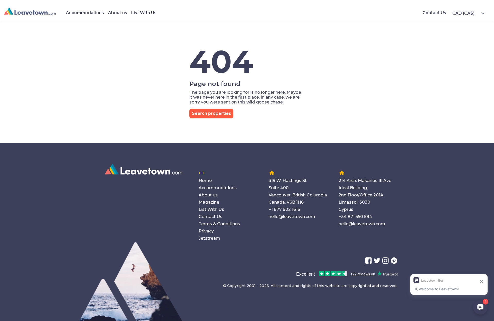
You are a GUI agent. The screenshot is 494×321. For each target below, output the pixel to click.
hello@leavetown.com (292, 216)
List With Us (143, 12)
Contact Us (434, 12)
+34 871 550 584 (355, 216)
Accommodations (85, 12)
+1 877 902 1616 (284, 209)
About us (117, 12)
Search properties (211, 113)
